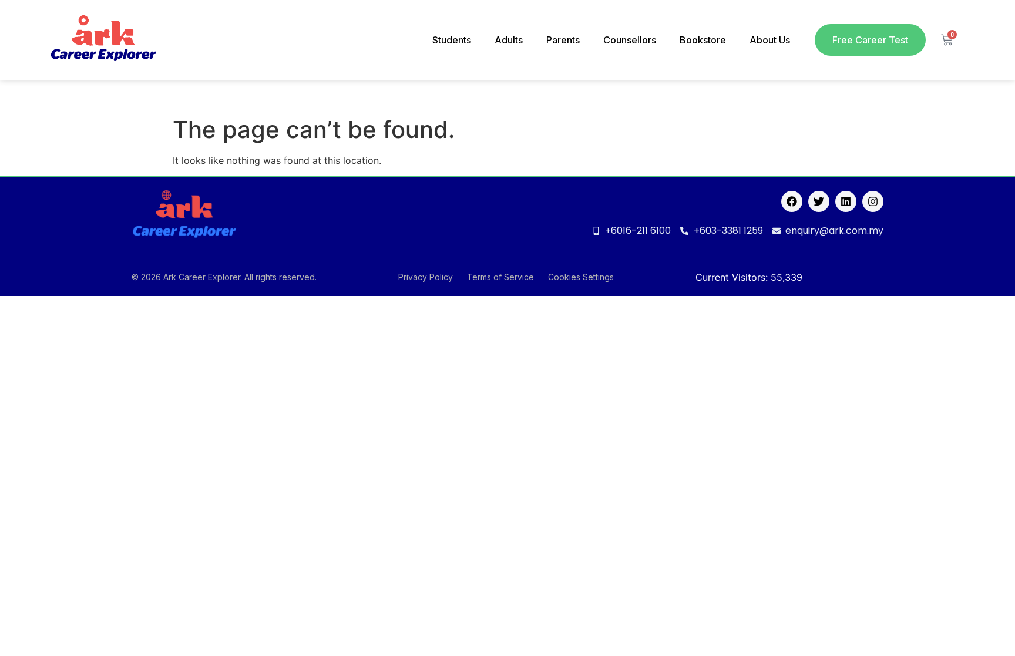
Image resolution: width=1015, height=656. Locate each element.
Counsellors (629, 40)
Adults (509, 40)
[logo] (103, 40)
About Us (770, 40)
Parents (563, 40)
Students (451, 40)
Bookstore (703, 40)
